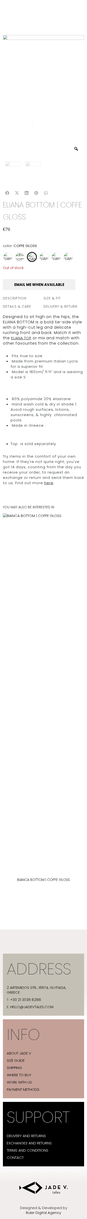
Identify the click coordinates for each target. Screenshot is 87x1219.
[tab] (23, 298)
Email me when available (39, 284)
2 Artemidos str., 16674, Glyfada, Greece (36, 990)
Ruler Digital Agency (43, 1212)
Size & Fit (52, 298)
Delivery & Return (60, 306)
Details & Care (17, 306)
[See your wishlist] (7, 252)
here (48, 482)
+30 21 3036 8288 (25, 999)
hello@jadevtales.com (31, 1007)
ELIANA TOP (21, 338)
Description (14, 298)
